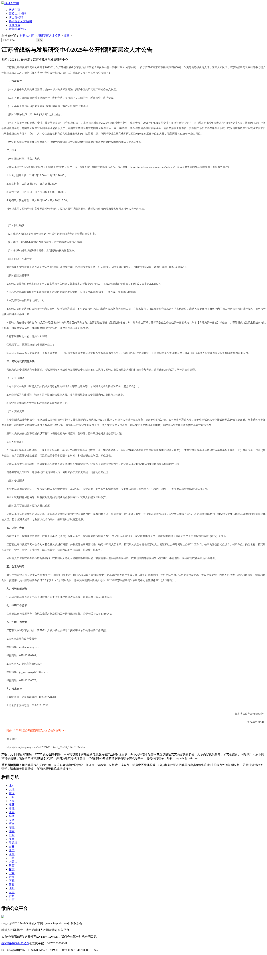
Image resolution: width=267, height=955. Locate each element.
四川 (12, 888)
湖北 (12, 827)
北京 (12, 785)
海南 (12, 838)
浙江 (12, 808)
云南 (12, 892)
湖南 (12, 831)
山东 (12, 797)
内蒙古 (13, 861)
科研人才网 (27, 35)
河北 (12, 854)
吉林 (12, 846)
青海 (12, 876)
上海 (12, 800)
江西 (12, 812)
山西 (12, 857)
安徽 (12, 819)
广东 (12, 835)
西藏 (12, 880)
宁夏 (12, 873)
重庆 (12, 793)
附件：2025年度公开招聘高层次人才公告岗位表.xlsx (36, 730)
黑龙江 (13, 842)
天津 (12, 789)
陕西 (12, 865)
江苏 (66, 35)
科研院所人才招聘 (48, 35)
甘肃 (12, 869)
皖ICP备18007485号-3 (15, 943)
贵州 (12, 896)
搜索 (39, 39)
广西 (12, 899)
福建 (12, 816)
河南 (12, 823)
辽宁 (12, 850)
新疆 (12, 884)
